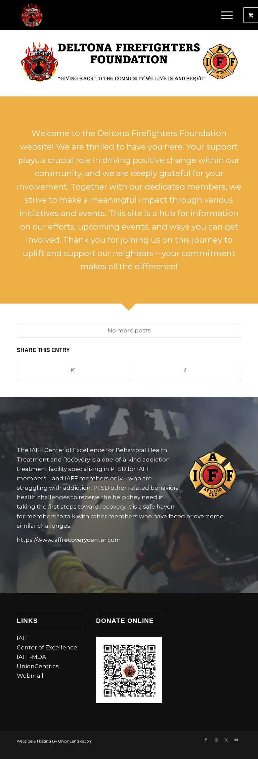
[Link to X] (226, 740)
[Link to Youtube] (236, 740)
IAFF (23, 638)
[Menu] (223, 15)
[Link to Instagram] (73, 370)
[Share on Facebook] (185, 370)
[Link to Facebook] (206, 740)
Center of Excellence (47, 647)
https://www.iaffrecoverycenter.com (69, 539)
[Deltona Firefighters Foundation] (32, 15)
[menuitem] (227, 15)
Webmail (30, 675)
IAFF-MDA (31, 656)
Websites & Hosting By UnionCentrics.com (54, 741)
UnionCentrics (38, 666)
